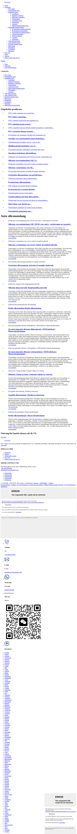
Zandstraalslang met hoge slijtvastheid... (23, 197)
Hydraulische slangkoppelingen (21, 29)
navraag (10, 238)
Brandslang (11, 47)
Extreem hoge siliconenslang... (19, 182)
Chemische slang (17, 20)
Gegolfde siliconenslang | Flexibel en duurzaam (26, 395)
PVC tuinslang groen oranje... (19, 124)
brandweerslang (5, 485)
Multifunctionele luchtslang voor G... (22, 146)
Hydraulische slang (14, 10)
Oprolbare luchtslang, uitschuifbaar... (22, 153)
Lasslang (14, 24)
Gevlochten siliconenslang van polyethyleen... (25, 175)
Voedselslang (16, 19)
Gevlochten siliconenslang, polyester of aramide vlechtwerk (30, 265)
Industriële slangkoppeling (16, 27)
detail (14, 238)
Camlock (14, 37)
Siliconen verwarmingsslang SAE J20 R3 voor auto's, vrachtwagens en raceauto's (39, 224)
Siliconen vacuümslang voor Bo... (21, 168)
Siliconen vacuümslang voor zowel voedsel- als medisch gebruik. (32, 245)
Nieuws (7, 56)
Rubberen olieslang (17, 15)
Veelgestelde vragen (10, 456)
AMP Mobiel (43, 483)
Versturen (3, 437)
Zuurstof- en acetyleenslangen (20, 485)
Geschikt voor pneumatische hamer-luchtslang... (26, 139)
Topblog (50, 483)
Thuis (6, 5)
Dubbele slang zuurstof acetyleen (53, 485)
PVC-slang (11, 9)
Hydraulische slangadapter (20, 31)
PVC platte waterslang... (17, 117)
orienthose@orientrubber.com (10, 470)
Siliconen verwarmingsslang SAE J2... (23, 160)
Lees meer (4, 445)
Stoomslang (15, 22)
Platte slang (11, 46)
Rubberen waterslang (18, 17)
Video (6, 54)
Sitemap (36, 483)
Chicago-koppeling (17, 34)
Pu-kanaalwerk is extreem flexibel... (22, 189)
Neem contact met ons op (12, 58)
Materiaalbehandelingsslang (20, 26)
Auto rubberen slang (14, 42)
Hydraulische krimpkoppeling (21, 32)
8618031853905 (9, 590)
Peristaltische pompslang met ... (20, 211)
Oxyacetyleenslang (69, 485)
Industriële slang (13, 12)
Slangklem (15, 39)
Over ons (7, 53)
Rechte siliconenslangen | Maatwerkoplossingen (26, 416)
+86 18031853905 (6, 468)
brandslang (4, 486)
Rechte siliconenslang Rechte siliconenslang (24, 308)
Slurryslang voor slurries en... (19, 204)
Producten (8, 7)
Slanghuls (11, 51)
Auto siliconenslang (14, 41)
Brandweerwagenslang (36, 485)
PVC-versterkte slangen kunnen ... (21, 131)
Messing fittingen (17, 36)
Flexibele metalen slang (15, 44)
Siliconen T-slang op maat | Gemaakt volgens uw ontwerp (30, 374)
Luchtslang (15, 14)
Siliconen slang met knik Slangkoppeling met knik (27, 288)
